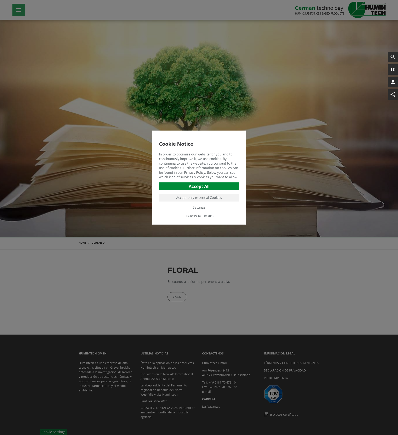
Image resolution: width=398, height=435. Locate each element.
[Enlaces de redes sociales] (393, 94)
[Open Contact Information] (393, 82)
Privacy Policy (194, 172)
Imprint (209, 216)
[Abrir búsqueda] (393, 57)
